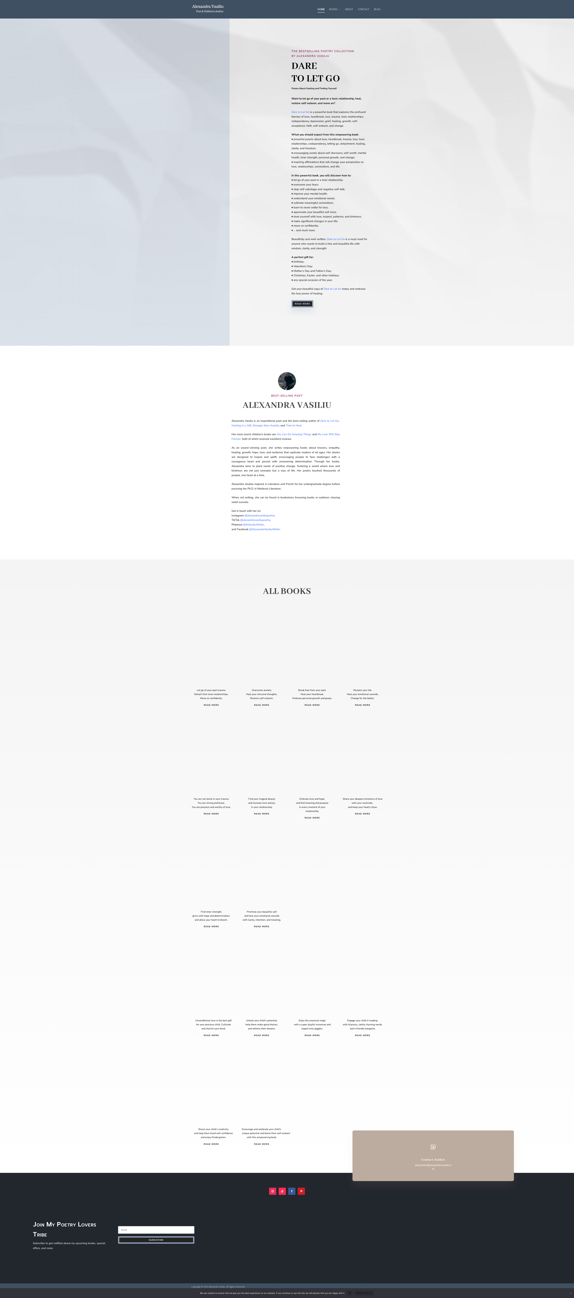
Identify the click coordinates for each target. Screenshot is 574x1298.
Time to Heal (293, 425)
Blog (377, 9)
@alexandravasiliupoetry (255, 520)
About (349, 9)
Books (333, 9)
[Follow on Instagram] (272, 1191)
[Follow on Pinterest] (301, 1191)
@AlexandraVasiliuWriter (264, 529)
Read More (302, 303)
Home (321, 9)
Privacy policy (364, 1293)
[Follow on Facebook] (291, 1191)
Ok (349, 1293)
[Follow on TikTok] (282, 1191)
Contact (364, 9)
